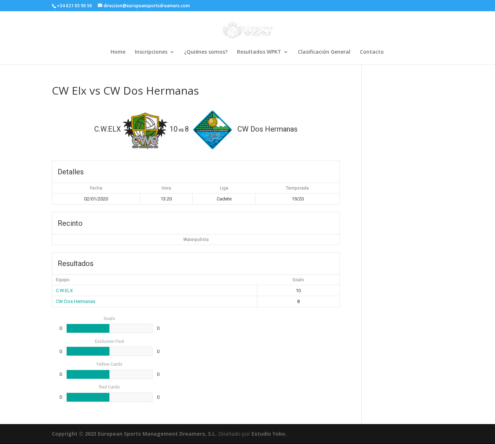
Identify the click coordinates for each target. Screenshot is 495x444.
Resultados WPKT (259, 52)
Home (118, 52)
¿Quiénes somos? (206, 52)
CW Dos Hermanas (75, 301)
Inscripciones (151, 52)
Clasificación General (324, 52)
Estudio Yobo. (269, 433)
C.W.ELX (64, 290)
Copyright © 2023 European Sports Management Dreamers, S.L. (134, 433)
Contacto (372, 52)
